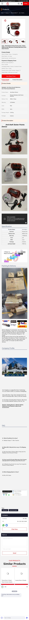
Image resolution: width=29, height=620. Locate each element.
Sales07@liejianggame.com (9, 1)
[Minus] (27, 587)
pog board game (13, 510)
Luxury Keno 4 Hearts (20, 580)
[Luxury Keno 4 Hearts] (21, 573)
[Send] (27, 617)
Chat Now (14, 529)
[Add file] (2, 617)
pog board (5, 510)
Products (7, 12)
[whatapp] (3, 525)
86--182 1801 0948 (23, 1)
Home (2, 12)
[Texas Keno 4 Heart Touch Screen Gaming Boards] (7, 573)
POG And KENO (14, 12)
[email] (7, 525)
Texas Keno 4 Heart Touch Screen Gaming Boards (7, 581)
